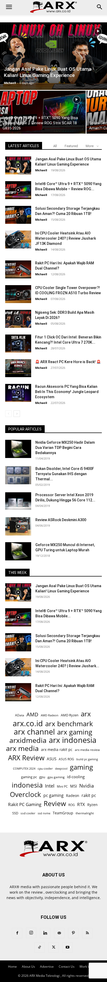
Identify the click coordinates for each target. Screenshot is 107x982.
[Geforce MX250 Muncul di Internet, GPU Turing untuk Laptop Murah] (18, 551)
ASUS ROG (66, 759)
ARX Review (26, 758)
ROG (71, 805)
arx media (22, 748)
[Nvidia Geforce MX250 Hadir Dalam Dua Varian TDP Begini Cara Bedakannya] (18, 449)
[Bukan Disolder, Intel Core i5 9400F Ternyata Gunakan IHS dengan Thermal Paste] (18, 475)
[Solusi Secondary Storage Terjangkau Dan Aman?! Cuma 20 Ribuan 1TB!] (18, 215)
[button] (9, 7)
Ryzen (92, 804)
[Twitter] (53, 947)
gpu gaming (56, 777)
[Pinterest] (73, 933)
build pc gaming (87, 759)
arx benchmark (69, 723)
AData (19, 715)
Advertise (47, 966)
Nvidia (86, 786)
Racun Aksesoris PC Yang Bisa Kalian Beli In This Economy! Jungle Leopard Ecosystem (67, 391)
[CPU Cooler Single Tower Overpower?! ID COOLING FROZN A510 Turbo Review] (18, 294)
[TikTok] (39, 947)
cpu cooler (45, 768)
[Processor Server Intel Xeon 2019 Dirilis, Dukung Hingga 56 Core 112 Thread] (18, 501)
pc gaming (53, 795)
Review (55, 803)
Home (12, 966)
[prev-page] (8, 413)
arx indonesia (72, 740)
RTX (81, 804)
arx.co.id (28, 723)
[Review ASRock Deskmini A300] (18, 526)
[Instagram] (31, 933)
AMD (32, 714)
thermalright (85, 813)
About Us (28, 966)
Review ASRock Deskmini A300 (60, 520)
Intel (50, 786)
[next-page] (17, 413)
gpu (42, 777)
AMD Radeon (49, 715)
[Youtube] (67, 947)
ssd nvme (44, 813)
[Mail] (59, 933)
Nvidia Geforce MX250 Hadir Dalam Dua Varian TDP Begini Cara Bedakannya (65, 447)
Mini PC (62, 786)
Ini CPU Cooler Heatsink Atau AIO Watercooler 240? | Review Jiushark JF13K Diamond (65, 238)
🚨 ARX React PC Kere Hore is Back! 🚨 (68, 362)
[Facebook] (17, 933)
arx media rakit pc (56, 749)
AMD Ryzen (69, 715)
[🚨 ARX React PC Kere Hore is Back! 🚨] (18, 368)
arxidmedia (27, 740)
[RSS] (87, 933)
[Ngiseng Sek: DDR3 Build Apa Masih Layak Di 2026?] (18, 319)
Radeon (72, 795)
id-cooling (76, 777)
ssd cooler (28, 813)
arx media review (87, 750)
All (55, 146)
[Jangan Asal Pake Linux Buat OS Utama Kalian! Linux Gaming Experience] (53, 56)
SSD (15, 813)
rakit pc (89, 795)
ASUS (51, 758)
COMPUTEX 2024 (24, 768)
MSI (73, 786)
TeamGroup (63, 812)
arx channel (34, 732)
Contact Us (67, 966)
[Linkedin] (45, 933)
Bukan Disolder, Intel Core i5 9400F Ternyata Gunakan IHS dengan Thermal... (64, 474)
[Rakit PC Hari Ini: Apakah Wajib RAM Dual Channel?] (18, 269)
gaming (81, 767)
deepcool (61, 768)
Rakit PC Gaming (24, 804)
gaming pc (29, 777)
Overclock (25, 794)
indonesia (27, 785)
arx (86, 714)
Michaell (10, 83)
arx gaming (74, 732)
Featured (71, 146)
